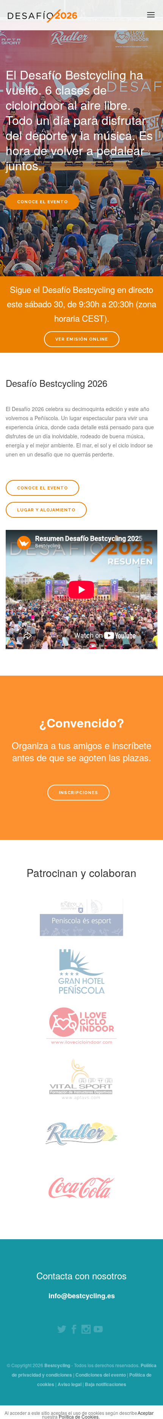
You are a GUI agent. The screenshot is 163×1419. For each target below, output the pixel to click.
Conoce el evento (42, 201)
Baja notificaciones (105, 1384)
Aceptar (146, 1413)
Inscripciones (78, 792)
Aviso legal (70, 1384)
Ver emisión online (81, 339)
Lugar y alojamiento (46, 510)
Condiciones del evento (100, 1374)
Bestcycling (57, 1365)
